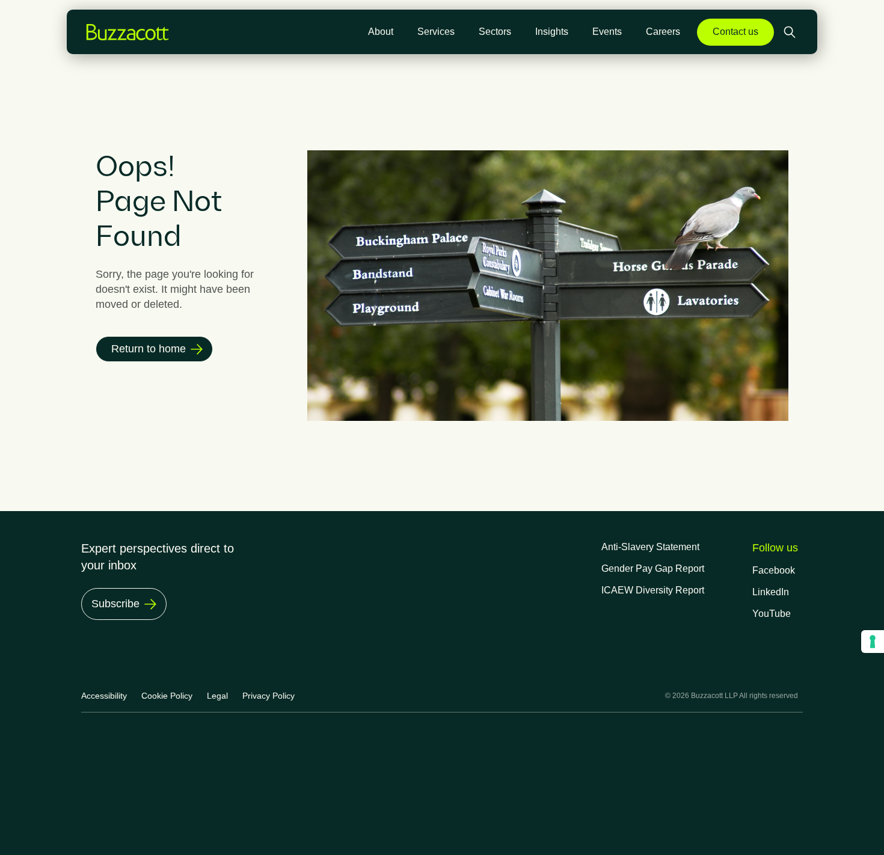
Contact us (735, 31)
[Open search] (791, 32)
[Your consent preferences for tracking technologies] (872, 641)
